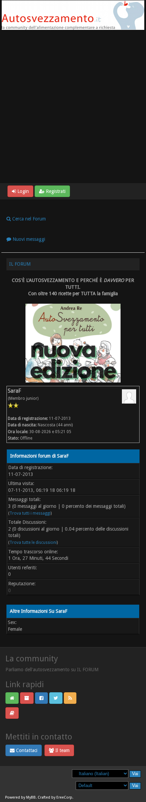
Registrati (55, 191)
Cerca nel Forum (28, 218)
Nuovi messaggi (28, 239)
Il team (62, 750)
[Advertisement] (73, 107)
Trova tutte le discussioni (33, 542)
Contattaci (26, 750)
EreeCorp (64, 797)
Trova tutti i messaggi (30, 513)
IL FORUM (20, 264)
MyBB (31, 797)
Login (22, 191)
